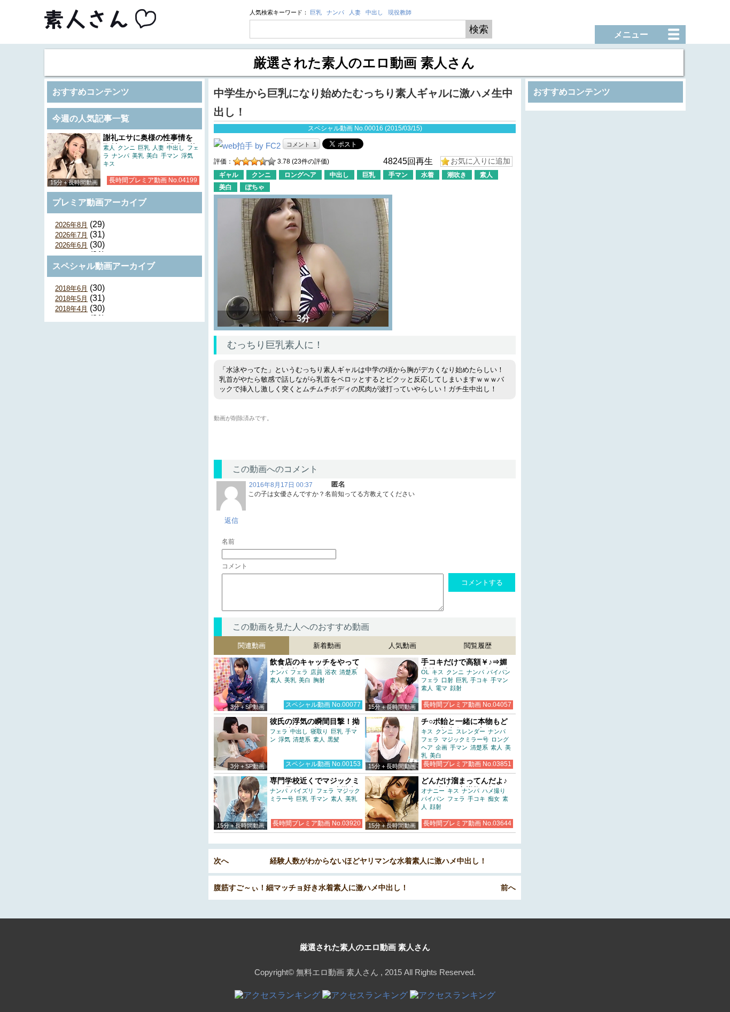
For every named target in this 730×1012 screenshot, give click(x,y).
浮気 (187, 155)
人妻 (355, 12)
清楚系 (348, 672)
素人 (109, 147)
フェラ (299, 672)
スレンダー (470, 731)
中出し (374, 12)
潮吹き (457, 175)
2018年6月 (71, 288)
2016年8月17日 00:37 (281, 485)
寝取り (319, 731)
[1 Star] (237, 161)
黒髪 (333, 739)
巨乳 (316, 12)
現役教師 (399, 12)
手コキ (479, 680)
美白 (152, 155)
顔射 (456, 688)
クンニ (126, 147)
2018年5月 (71, 299)
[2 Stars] (246, 161)
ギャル (228, 175)
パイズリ (302, 790)
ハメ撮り (494, 790)
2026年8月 (71, 225)
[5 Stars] (271, 161)
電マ (441, 688)
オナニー (433, 790)
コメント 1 (301, 144)
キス (109, 163)
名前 (228, 541)
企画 (441, 747)
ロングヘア (300, 175)
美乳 (138, 155)
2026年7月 (71, 235)
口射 (447, 680)
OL (425, 672)
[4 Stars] (263, 161)
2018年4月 (71, 309)
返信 (231, 520)
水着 (427, 175)
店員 (316, 672)
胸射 (319, 680)
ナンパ (335, 12)
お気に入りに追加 (480, 161)
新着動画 (327, 646)
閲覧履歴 (478, 646)
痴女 (494, 798)
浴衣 (331, 672)
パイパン (498, 672)
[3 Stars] (254, 161)
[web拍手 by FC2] (247, 145)
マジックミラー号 (464, 739)
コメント (234, 566)
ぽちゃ (255, 187)
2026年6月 (71, 245)
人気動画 (402, 646)
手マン (169, 155)
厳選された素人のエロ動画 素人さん (365, 947)
